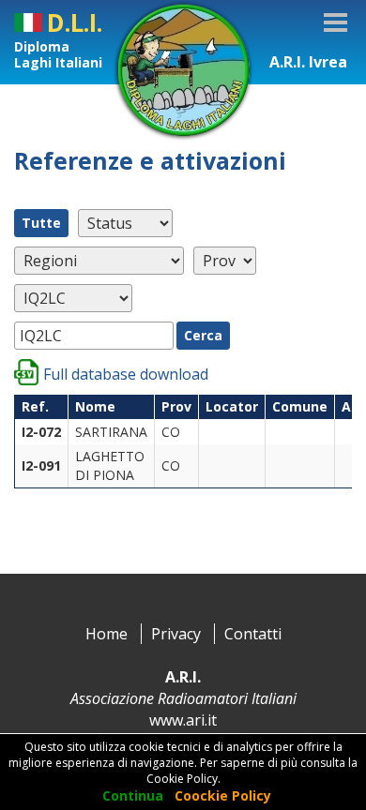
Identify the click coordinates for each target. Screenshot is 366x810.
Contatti (253, 633)
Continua (132, 795)
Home (106, 633)
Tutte (41, 223)
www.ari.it (183, 720)
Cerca (203, 335)
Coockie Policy (223, 795)
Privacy (176, 633)
